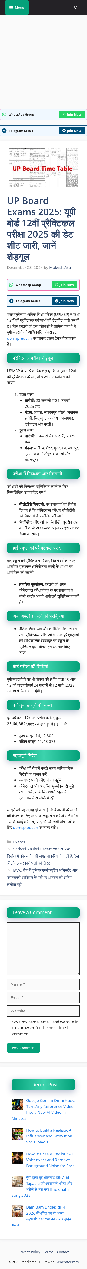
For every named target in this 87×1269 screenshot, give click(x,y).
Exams (19, 842)
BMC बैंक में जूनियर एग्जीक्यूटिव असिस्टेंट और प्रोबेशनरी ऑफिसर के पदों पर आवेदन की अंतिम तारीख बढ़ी (42, 877)
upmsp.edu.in (19, 338)
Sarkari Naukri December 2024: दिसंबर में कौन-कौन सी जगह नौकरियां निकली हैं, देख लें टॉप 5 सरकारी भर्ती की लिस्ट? (43, 856)
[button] (76, 7)
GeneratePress (67, 1261)
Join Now (74, 114)
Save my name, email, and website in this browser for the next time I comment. (45, 1027)
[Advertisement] (43, 63)
